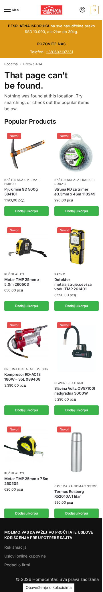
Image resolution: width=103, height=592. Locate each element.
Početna (11, 64)
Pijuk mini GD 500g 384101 (21, 191)
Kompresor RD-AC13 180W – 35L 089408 (22, 376)
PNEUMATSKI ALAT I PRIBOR (26, 369)
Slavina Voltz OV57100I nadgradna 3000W (74, 390)
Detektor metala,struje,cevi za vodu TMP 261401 (73, 284)
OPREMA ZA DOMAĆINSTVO (76, 486)
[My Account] (82, 10)
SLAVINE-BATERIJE (69, 383)
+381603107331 (59, 52)
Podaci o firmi (17, 564)
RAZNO (60, 274)
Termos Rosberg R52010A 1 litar (69, 494)
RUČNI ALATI (14, 274)
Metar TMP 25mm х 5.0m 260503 (21, 282)
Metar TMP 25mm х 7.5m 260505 (26, 481)
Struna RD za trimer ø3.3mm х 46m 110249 (74, 191)
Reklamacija (15, 547)
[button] (94, 10)
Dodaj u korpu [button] (26, 211)
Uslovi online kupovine (25, 556)
